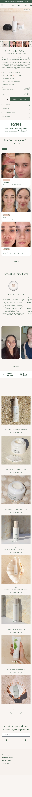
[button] (26, 5)
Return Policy (7, 760)
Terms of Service (8, 763)
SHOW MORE (16, 261)
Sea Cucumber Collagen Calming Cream (12, 184)
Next (30, 44)
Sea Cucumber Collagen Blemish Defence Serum (14, 219)
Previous (1, 44)
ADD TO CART (16, 432)
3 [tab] (16, 421)
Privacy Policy (7, 757)
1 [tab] (12, 421)
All (5, 149)
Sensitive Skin (25, 149)
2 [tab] (14, 421)
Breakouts (13, 149)
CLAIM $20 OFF (16, 740)
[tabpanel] (16, 410)
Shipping (5, 755)
